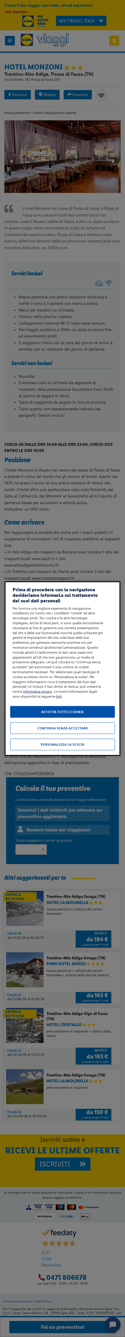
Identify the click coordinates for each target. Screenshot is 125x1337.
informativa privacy (37, 691)
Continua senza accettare (62, 728)
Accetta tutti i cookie (62, 712)
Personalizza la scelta (62, 744)
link (59, 696)
